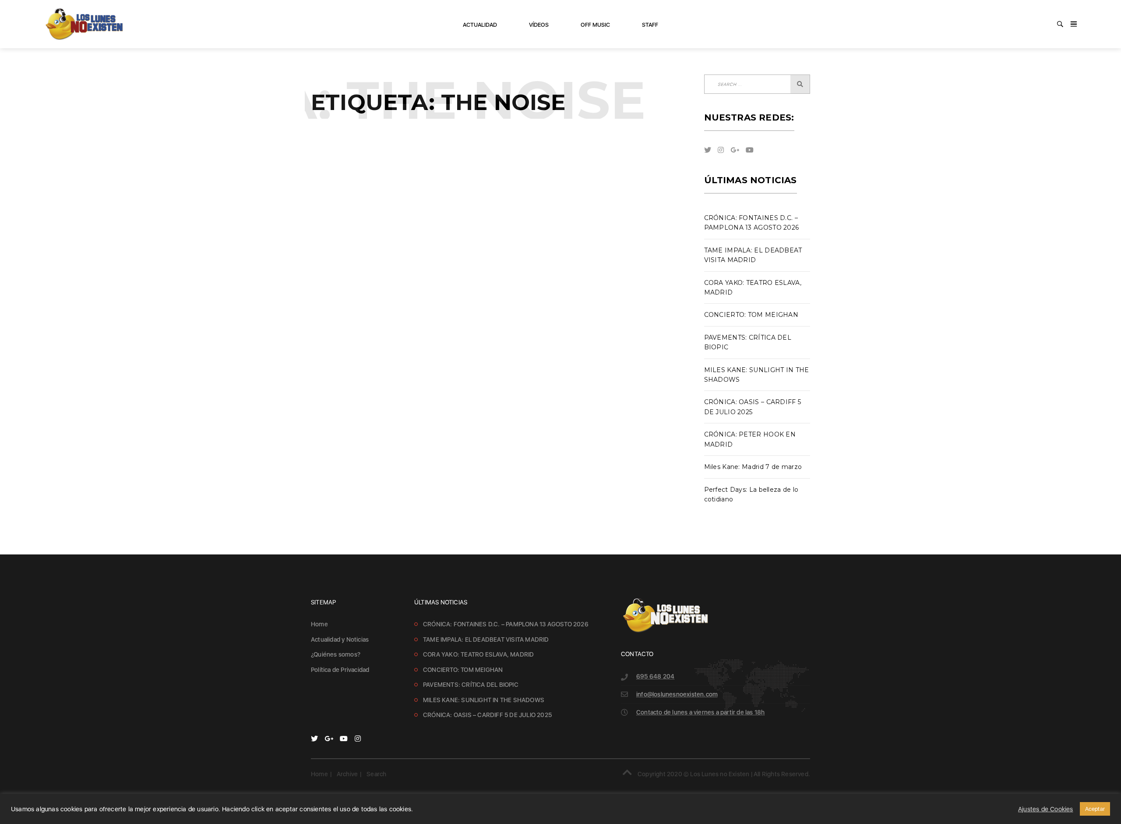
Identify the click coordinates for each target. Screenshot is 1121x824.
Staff (650, 24)
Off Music (595, 24)
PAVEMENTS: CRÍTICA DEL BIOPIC (470, 684)
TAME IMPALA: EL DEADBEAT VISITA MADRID (486, 639)
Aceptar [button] (1095, 809)
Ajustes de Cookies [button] (1045, 809)
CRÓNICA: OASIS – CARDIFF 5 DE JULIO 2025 (487, 714)
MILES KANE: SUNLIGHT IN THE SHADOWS (483, 699)
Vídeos (539, 24)
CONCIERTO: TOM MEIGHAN (751, 315)
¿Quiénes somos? (335, 654)
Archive (347, 774)
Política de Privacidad (340, 669)
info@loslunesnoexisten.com (677, 694)
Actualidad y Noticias (340, 639)
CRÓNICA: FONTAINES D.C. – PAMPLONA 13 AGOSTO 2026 (506, 624)
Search (376, 774)
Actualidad (480, 24)
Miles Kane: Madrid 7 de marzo (753, 467)
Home (319, 624)
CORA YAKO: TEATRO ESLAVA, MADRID (478, 654)
